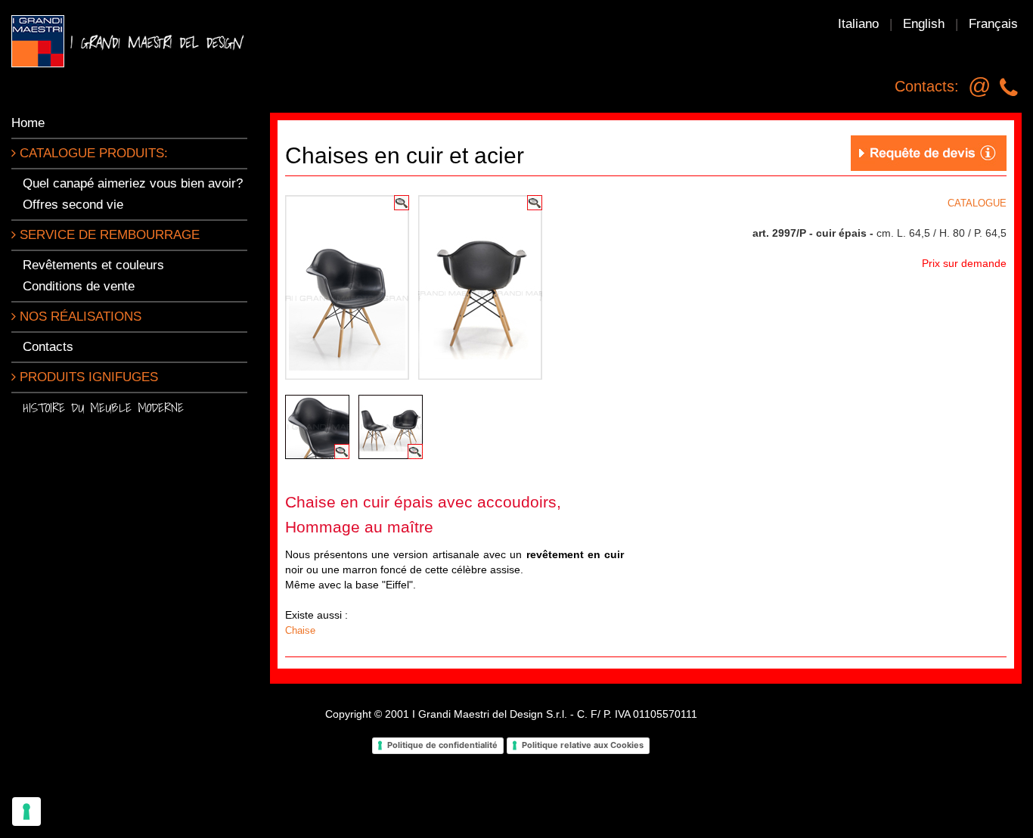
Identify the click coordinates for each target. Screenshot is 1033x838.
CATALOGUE (977, 203)
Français (993, 24)
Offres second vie (73, 204)
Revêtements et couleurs (93, 265)
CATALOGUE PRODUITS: (92, 153)
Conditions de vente (79, 286)
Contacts (48, 347)
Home (28, 123)
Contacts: (927, 86)
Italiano (858, 24)
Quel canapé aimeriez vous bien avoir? (133, 183)
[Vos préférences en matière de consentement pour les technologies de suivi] (26, 811)
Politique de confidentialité (442, 745)
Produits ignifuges (87, 377)
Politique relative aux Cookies (583, 745)
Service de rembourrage (108, 235)
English (924, 24)
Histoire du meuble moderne (103, 407)
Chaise (300, 630)
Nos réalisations (78, 316)
